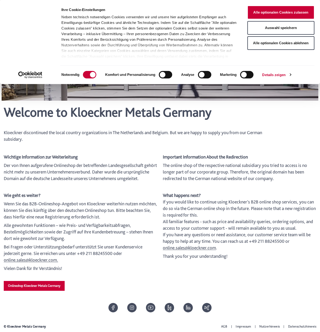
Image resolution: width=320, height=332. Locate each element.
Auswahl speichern (281, 28)
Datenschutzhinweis (302, 326)
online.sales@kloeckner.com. (31, 260)
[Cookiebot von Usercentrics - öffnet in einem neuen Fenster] (30, 74)
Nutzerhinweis (269, 326)
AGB (224, 326)
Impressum (243, 326)
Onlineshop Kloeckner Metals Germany (34, 286)
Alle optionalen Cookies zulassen (280, 12)
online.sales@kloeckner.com (189, 248)
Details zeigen (273, 75)
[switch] (165, 74)
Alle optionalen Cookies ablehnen (281, 43)
